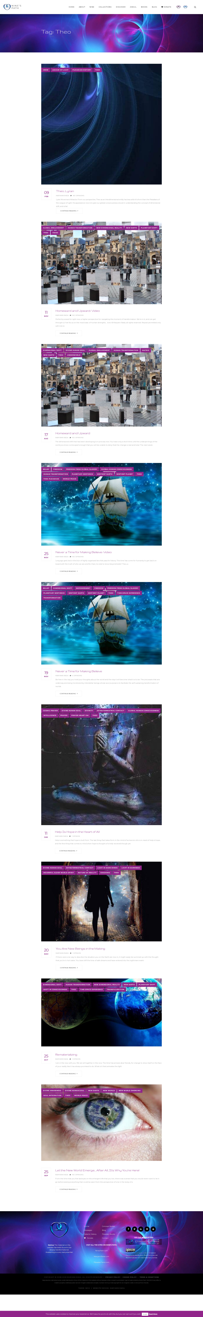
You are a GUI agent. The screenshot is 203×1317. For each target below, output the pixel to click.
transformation (52, 598)
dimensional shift (52, 350)
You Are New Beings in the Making (80, 948)
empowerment (83, 588)
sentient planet (125, 474)
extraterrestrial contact (110, 710)
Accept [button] (145, 1314)
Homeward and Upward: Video (78, 310)
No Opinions (78, 195)
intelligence (49, 715)
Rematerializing (66, 1054)
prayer (63, 715)
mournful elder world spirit (58, 873)
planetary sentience (82, 474)
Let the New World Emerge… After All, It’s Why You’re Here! (97, 1170)
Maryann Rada (62, 195)
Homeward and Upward (72, 433)
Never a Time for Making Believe (79, 671)
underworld (73, 355)
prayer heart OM (79, 715)
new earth (131, 228)
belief (46, 469)
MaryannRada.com (101, 1256)
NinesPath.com (101, 1251)
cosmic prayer (50, 710)
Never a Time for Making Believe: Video (84, 552)
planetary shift (149, 228)
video (55, 233)
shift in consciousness (55, 989)
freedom (57, 469)
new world (109, 1090)
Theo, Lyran (65, 191)
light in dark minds (107, 868)
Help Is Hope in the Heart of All (77, 831)
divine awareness (52, 1090)
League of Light (60, 70)
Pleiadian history (82, 70)
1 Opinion (76, 836)
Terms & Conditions (149, 1277)
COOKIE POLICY (130, 1277)
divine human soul (75, 350)
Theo (97, 70)
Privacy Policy (113, 1277)
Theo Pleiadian (51, 479)
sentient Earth (104, 474)
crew (45, 70)
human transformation (80, 228)
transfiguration (115, 989)
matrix (145, 350)
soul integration (52, 1095)
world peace (69, 479)
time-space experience (128, 593)
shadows (105, 873)
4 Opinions (77, 675)
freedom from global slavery (81, 469)
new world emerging (130, 1090)
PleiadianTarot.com (101, 1262)
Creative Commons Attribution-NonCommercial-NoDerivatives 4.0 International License (142, 1255)
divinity (89, 710)
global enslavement (53, 228)
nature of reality (87, 873)
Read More (153, 1314)
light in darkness (131, 868)
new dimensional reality (109, 228)
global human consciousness (116, 469)
